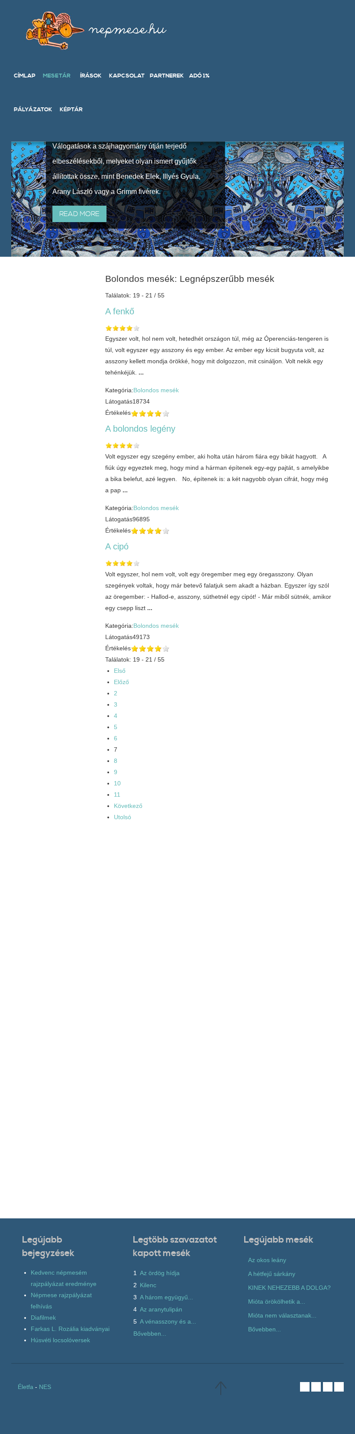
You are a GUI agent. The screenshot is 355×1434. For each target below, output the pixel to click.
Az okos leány (267, 1259)
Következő (128, 805)
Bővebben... (149, 1333)
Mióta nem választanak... (282, 1315)
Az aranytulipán (161, 1309)
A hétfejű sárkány (271, 1273)
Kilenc (148, 1285)
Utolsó (122, 817)
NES (45, 1386)
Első (120, 670)
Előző (121, 681)
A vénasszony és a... (168, 1321)
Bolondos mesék (156, 390)
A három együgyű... (166, 1297)
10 (117, 783)
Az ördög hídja (160, 1272)
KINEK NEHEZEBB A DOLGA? (289, 1287)
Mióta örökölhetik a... (276, 1301)
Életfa (25, 1386)
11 (117, 794)
